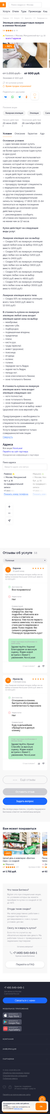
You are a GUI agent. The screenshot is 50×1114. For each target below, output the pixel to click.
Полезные (9, 560)
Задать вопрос (25, 801)
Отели (15, 11)
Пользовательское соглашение (15, 1076)
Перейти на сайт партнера (15, 452)
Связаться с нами (25, 1000)
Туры (23, 11)
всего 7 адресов (13, 38)
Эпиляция (34, 113)
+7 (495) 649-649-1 (25, 953)
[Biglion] (6, 4)
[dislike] (43, 666)
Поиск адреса (9, 462)
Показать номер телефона (16, 494)
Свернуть (8, 437)
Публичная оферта (10, 1079)
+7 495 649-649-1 (14, 987)
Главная (6, 18)
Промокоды (34, 11)
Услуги (6, 11)
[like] (38, 666)
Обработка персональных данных (16, 1073)
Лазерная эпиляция (14, 113)
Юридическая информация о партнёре (21, 455)
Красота (28, 18)
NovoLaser (17, 448)
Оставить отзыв (25, 791)
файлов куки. (18, 1108)
